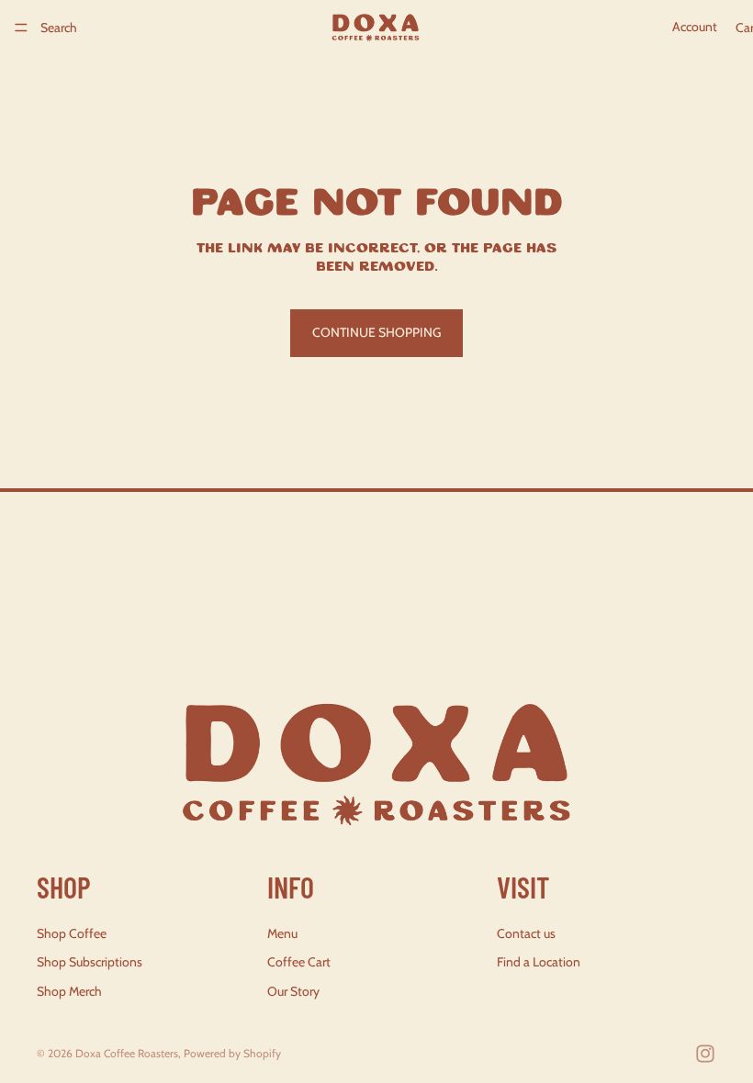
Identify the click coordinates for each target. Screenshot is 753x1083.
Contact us (526, 933)
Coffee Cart (299, 963)
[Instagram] (705, 1054)
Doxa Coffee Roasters (126, 1053)
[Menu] (21, 27)
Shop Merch (69, 991)
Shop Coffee (72, 933)
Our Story (293, 991)
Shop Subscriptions (89, 963)
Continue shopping (376, 332)
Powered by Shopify (232, 1053)
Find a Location (538, 963)
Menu (282, 933)
